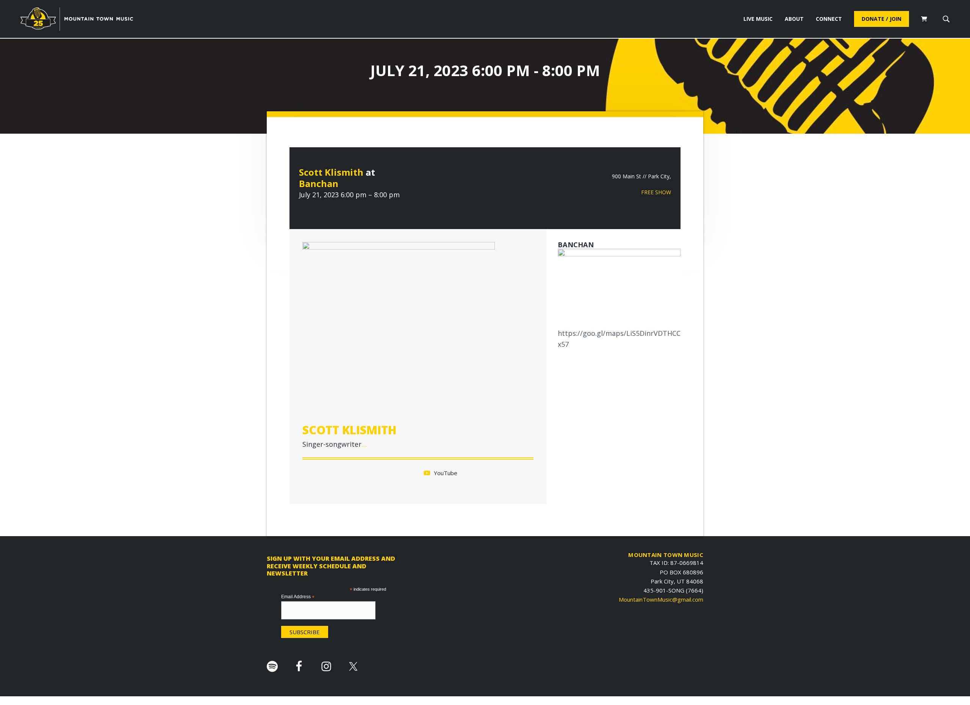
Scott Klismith (331, 172)
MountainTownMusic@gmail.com (661, 599)
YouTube (444, 473)
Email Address (297, 597)
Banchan (318, 183)
